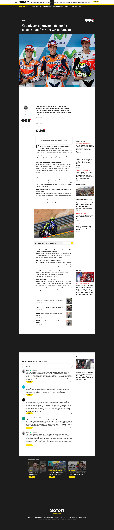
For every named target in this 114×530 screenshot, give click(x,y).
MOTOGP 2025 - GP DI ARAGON (55, 470)
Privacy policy (30, 517)
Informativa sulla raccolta (5, 528)
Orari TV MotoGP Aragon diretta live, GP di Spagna (49, 300)
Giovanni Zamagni (26, 113)
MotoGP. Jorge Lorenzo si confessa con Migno (35, 473)
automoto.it (47, 524)
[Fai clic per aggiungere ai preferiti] (89, 20)
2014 (80, 6)
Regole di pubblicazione (48, 517)
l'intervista (31, 470)
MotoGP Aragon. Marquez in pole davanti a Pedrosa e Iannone (49, 314)
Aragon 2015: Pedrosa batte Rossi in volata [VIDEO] (56, 473)
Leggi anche (40, 126)
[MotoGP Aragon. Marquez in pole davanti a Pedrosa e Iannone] (69, 315)
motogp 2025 (72, 470)
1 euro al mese (67, 243)
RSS (64, 517)
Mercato (75, 488)
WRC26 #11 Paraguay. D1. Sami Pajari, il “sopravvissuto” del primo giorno (84, 216)
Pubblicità (57, 517)
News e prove (33, 488)
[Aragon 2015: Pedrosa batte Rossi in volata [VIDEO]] (57, 466)
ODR (61, 517)
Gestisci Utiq (74, 517)
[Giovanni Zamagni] (26, 107)
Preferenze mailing (82, 517)
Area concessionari (96, 3)
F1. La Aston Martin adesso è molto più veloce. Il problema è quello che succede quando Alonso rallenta (85, 227)
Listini (64, 488)
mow (59, 524)
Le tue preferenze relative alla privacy (18, 528)
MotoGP (24, 20)
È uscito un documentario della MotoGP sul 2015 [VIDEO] (77, 473)
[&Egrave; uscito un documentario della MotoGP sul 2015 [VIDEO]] (77, 466)
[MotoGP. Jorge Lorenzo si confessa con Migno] (37, 466)
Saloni (54, 488)
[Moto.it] (24, 2)
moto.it (53, 524)
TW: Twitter (26, 114)
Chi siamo (69, 517)
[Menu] (16, 2)
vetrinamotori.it (65, 524)
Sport (43, 488)
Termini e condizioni (38, 517)
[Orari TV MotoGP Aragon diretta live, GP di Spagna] (69, 301)
